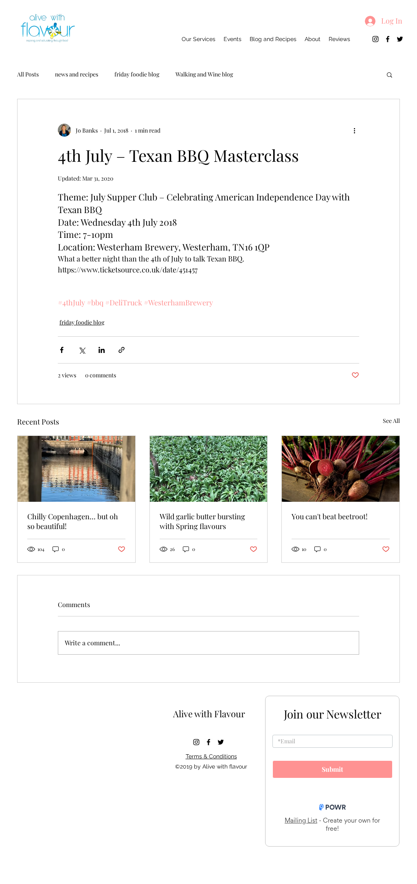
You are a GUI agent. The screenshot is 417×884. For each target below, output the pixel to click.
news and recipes (76, 74)
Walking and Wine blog (204, 74)
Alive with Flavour (209, 714)
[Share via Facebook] (62, 350)
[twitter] (400, 39)
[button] (389, 74)
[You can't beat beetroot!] (340, 469)
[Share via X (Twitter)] (82, 350)
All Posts (28, 74)
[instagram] (375, 39)
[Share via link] (121, 350)
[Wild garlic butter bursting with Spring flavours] (209, 469)
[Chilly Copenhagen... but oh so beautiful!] (76, 469)
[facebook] (388, 39)
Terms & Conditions (211, 756)
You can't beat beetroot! (330, 516)
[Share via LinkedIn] (101, 350)
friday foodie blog (136, 74)
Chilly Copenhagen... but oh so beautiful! (72, 521)
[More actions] (354, 130)
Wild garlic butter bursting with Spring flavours (202, 521)
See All (391, 421)
